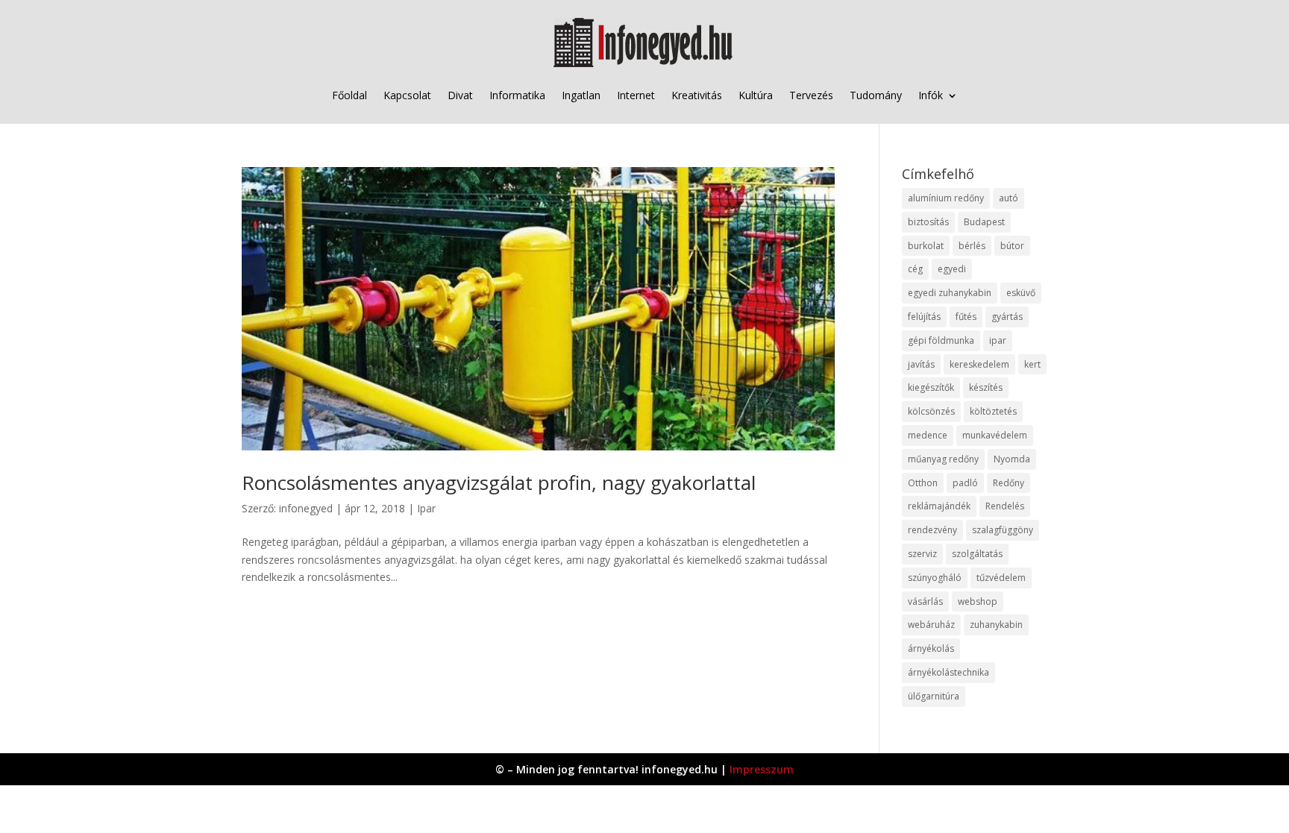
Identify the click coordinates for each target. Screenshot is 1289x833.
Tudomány (876, 95)
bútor (1012, 245)
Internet (636, 95)
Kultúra (755, 95)
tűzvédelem (1001, 577)
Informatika (517, 95)
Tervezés (811, 95)
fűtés (966, 316)
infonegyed (306, 508)
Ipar (426, 508)
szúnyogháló (935, 577)
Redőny (1008, 483)
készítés (986, 387)
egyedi (952, 269)
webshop (977, 601)
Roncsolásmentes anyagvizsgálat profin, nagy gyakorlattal (499, 482)
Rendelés (1004, 506)
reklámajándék (939, 506)
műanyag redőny (943, 459)
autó (1008, 198)
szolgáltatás (977, 553)
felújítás (924, 316)
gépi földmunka (941, 340)
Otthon (923, 483)
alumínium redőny (946, 198)
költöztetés (993, 411)
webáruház (931, 624)
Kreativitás (696, 95)
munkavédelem (994, 435)
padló (965, 483)
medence (927, 435)
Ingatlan (581, 95)
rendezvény (932, 530)
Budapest (984, 222)
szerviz (922, 553)
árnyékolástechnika (948, 672)
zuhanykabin (996, 624)
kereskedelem (979, 364)
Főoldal (349, 95)
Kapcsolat (407, 95)
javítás (921, 364)
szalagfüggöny (1002, 530)
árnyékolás (931, 648)
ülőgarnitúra (933, 696)
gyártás (1007, 316)
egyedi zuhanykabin (949, 292)
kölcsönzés (931, 411)
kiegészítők (931, 387)
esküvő (1020, 292)
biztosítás (928, 222)
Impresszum (762, 769)
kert (1032, 364)
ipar (997, 340)
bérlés (972, 245)
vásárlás (925, 601)
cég (915, 269)
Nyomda (1012, 459)
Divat (460, 95)
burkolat (926, 245)
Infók (930, 95)
